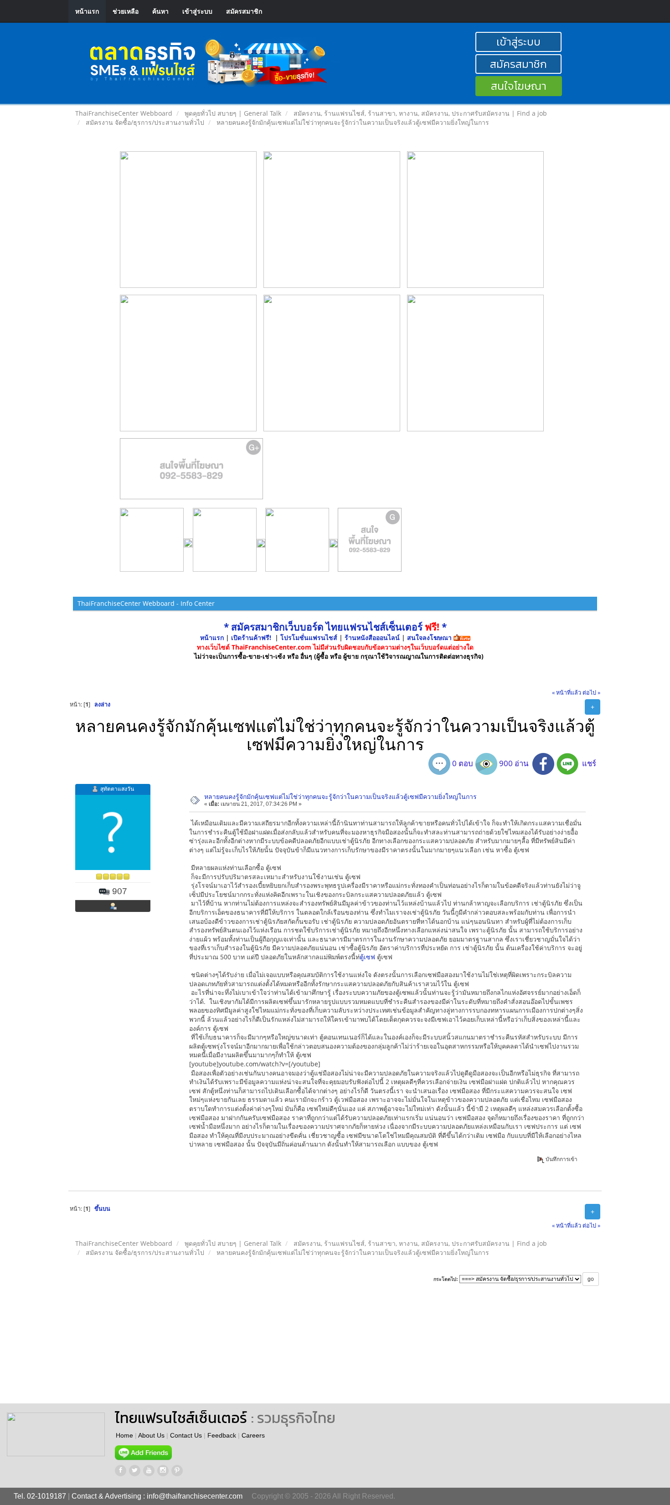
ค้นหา (160, 11)
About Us (151, 1435)
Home (124, 1435)
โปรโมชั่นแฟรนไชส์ (309, 637)
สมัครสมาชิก (244, 11)
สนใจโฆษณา (518, 86)
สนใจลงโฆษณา (429, 637)
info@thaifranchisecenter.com (194, 1496)
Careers (253, 1435)
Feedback (221, 1435)
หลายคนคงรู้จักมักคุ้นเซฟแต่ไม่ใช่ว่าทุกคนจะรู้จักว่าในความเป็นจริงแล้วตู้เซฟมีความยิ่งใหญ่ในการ (340, 796)
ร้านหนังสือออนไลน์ (372, 637)
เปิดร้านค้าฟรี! (251, 637)
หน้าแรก (87, 11)
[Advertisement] (389, 1353)
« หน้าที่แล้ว (566, 692)
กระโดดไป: (445, 1279)
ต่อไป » (591, 692)
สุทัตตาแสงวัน (117, 789)
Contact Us (186, 1435)
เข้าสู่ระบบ (197, 11)
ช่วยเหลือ (126, 11)
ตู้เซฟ (367, 956)
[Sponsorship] (191, 472)
